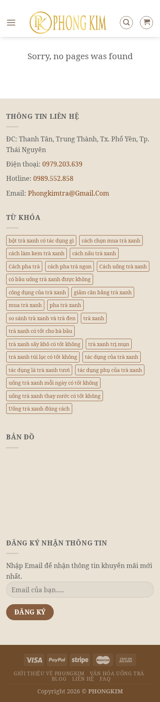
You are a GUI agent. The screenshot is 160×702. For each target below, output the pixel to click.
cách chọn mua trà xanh (111, 240)
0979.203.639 (62, 164)
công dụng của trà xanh (37, 292)
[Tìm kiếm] (126, 22)
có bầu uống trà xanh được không (50, 279)
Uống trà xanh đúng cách (39, 408)
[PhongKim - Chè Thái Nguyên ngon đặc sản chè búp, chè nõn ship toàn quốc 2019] (67, 22)
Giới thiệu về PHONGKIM (49, 673)
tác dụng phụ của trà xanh (110, 370)
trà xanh (93, 318)
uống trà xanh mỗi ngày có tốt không (53, 382)
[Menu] (11, 22)
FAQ (105, 678)
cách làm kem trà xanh (36, 253)
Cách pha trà (24, 266)
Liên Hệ (83, 678)
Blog (59, 678)
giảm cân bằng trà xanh (103, 292)
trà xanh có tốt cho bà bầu (40, 331)
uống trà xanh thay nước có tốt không (55, 395)
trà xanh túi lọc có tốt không (43, 356)
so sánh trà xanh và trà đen (42, 318)
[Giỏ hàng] (146, 22)
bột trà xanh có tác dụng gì (41, 240)
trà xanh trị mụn (108, 344)
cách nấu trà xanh (94, 253)
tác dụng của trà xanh (111, 356)
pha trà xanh (65, 305)
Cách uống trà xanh (123, 266)
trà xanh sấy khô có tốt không (44, 344)
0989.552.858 (53, 178)
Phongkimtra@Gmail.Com (68, 193)
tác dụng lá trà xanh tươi (39, 370)
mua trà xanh (25, 305)
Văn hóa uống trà (117, 673)
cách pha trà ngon (69, 266)
